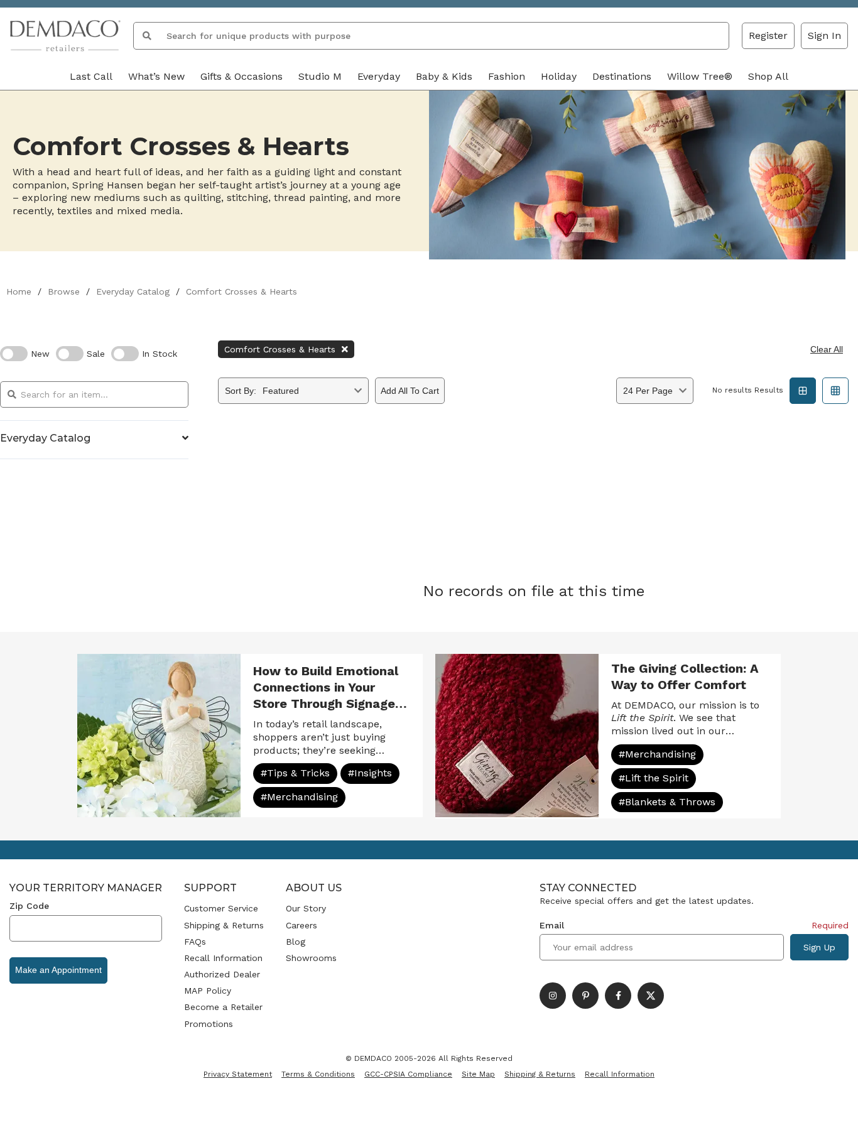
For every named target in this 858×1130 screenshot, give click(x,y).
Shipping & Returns (224, 925)
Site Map (478, 1074)
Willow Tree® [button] (699, 76)
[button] (824, 36)
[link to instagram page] (553, 995)
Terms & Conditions (318, 1074)
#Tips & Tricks (295, 773)
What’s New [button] (156, 76)
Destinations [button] (621, 76)
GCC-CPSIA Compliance (408, 1074)
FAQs (195, 942)
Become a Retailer (223, 1007)
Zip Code (29, 906)
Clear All (826, 349)
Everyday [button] (378, 76)
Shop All (768, 76)
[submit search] (147, 36)
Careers (301, 925)
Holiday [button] (559, 76)
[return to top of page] (834, 1106)
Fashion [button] (506, 76)
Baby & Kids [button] (444, 76)
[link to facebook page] (618, 995)
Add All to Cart (410, 391)
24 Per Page (648, 391)
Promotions (208, 1024)
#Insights (370, 773)
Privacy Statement (238, 1074)
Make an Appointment (58, 970)
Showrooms (311, 958)
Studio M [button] (320, 76)
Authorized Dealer (222, 974)
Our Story (306, 908)
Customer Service (221, 908)
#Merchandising (299, 797)
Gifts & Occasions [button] (241, 76)
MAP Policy (207, 991)
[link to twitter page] (651, 995)
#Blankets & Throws (667, 802)
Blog (295, 942)
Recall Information (223, 958)
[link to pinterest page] (585, 995)
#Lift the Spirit (653, 778)
